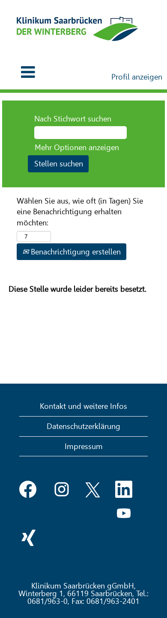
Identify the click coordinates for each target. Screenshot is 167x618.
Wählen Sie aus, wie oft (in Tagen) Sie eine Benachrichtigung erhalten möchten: (80, 211)
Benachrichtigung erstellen (75, 251)
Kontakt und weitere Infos (83, 406)
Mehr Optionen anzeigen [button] (77, 147)
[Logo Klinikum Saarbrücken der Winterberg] (77, 28)
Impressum (84, 446)
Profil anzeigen (136, 76)
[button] (28, 72)
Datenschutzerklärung (83, 426)
